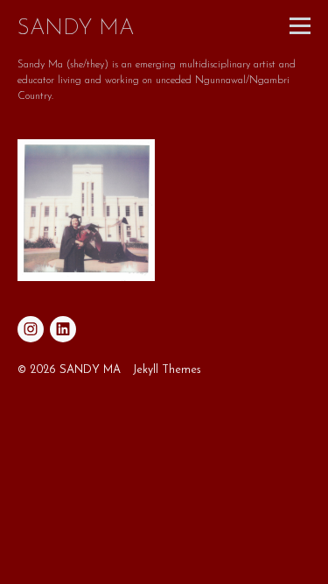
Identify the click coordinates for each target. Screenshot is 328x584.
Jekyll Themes (167, 370)
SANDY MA (75, 28)
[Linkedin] (63, 329)
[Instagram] (30, 329)
